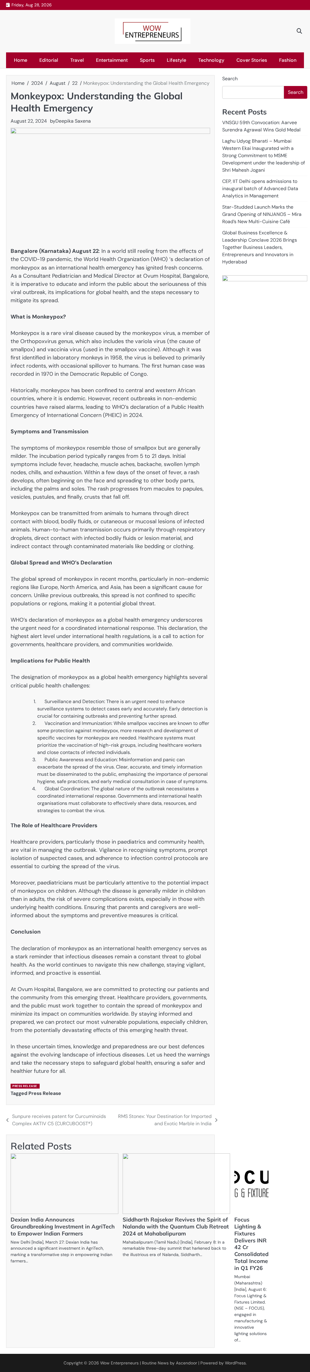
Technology (211, 60)
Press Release (24, 1086)
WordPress (235, 1363)
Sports (147, 60)
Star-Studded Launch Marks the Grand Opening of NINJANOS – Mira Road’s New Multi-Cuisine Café (262, 214)
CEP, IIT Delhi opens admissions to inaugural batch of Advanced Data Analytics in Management (260, 188)
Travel (77, 60)
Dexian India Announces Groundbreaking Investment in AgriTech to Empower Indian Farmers (63, 1226)
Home (20, 60)
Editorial (48, 60)
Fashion (287, 60)
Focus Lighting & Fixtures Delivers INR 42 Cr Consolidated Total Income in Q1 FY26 (251, 1243)
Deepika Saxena (73, 121)
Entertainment (112, 60)
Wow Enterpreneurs (119, 1363)
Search (230, 78)
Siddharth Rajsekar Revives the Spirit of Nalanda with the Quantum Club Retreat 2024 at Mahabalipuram (176, 1226)
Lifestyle (176, 60)
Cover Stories (251, 60)
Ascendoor (186, 1363)
